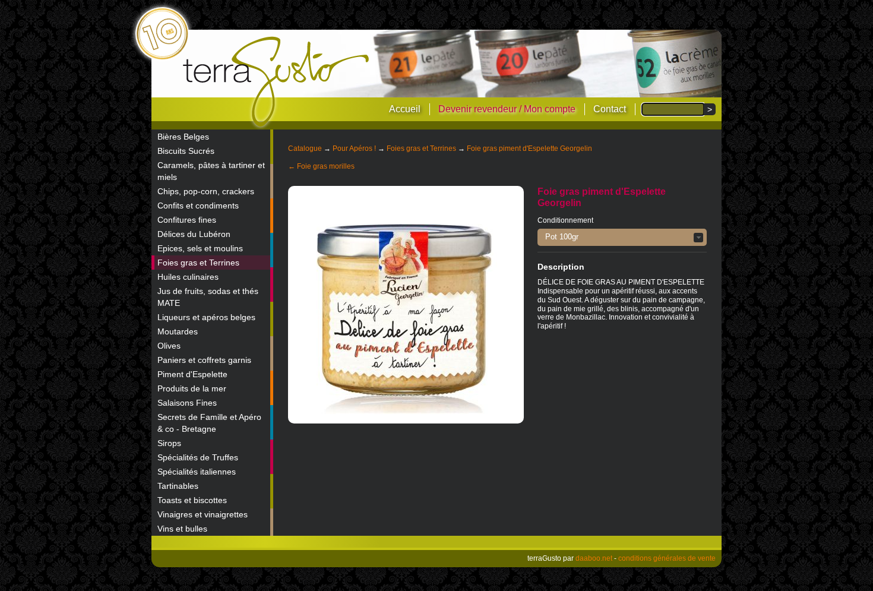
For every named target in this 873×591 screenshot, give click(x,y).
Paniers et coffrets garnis (204, 360)
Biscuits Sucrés (185, 151)
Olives (169, 345)
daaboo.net (593, 558)
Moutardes (177, 331)
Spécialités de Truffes (197, 457)
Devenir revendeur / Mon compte (506, 109)
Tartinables (177, 486)
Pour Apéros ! (354, 148)
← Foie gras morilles (321, 166)
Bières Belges (183, 136)
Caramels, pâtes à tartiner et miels (211, 171)
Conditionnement (565, 220)
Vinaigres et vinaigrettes (202, 514)
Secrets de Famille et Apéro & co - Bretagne (209, 423)
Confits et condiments (198, 205)
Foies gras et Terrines (198, 262)
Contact (609, 109)
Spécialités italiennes (196, 471)
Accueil (404, 109)
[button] (622, 237)
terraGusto (277, 82)
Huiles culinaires (188, 277)
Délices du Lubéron (193, 234)
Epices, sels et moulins (200, 248)
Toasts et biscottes (192, 500)
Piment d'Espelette (192, 374)
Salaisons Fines (187, 402)
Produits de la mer (191, 388)
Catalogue (305, 148)
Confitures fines (186, 220)
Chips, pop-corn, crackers (205, 191)
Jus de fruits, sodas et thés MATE (207, 297)
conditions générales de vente (667, 558)
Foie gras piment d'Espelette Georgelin (529, 148)
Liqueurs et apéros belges (206, 317)
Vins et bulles (182, 528)
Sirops (169, 443)
